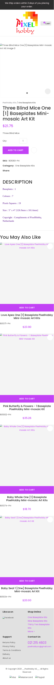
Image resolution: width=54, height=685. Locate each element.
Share (6, 170)
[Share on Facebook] (11, 170)
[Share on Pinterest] (23, 170)
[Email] (19, 170)
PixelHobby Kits (9, 102)
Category (8, 165)
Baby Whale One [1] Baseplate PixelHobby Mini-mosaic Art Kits (27, 498)
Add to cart (15, 150)
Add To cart (27, 307)
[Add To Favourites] (34, 150)
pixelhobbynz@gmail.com (39, 646)
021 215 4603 (37, 643)
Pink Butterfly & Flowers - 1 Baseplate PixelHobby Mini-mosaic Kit (27, 407)
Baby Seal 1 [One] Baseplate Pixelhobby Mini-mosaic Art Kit (27, 589)
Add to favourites (50, 246)
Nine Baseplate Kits (37, 620)
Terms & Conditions (12, 650)
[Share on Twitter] (15, 170)
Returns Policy (9, 642)
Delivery (6, 654)
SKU (5, 160)
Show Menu (4, 22)
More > (31, 631)
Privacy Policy (9, 646)
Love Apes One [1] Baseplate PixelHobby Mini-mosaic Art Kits (27, 316)
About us (7, 658)
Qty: (5, 140)
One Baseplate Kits (27, 102)
